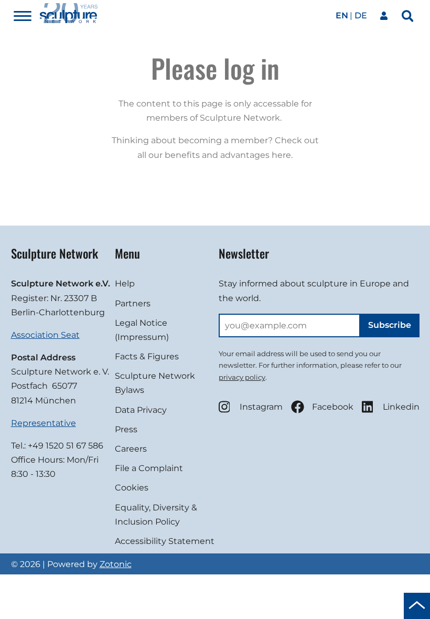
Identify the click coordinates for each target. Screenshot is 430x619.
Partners (132, 303)
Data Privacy (141, 410)
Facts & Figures (147, 356)
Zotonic (116, 564)
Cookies (131, 488)
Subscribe (389, 325)
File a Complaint (149, 468)
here (281, 155)
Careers (131, 449)
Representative (43, 423)
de (360, 15)
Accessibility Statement (164, 541)
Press (126, 429)
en (342, 15)
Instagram (261, 407)
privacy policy (242, 377)
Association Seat (45, 335)
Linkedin (401, 407)
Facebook (332, 407)
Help (125, 284)
